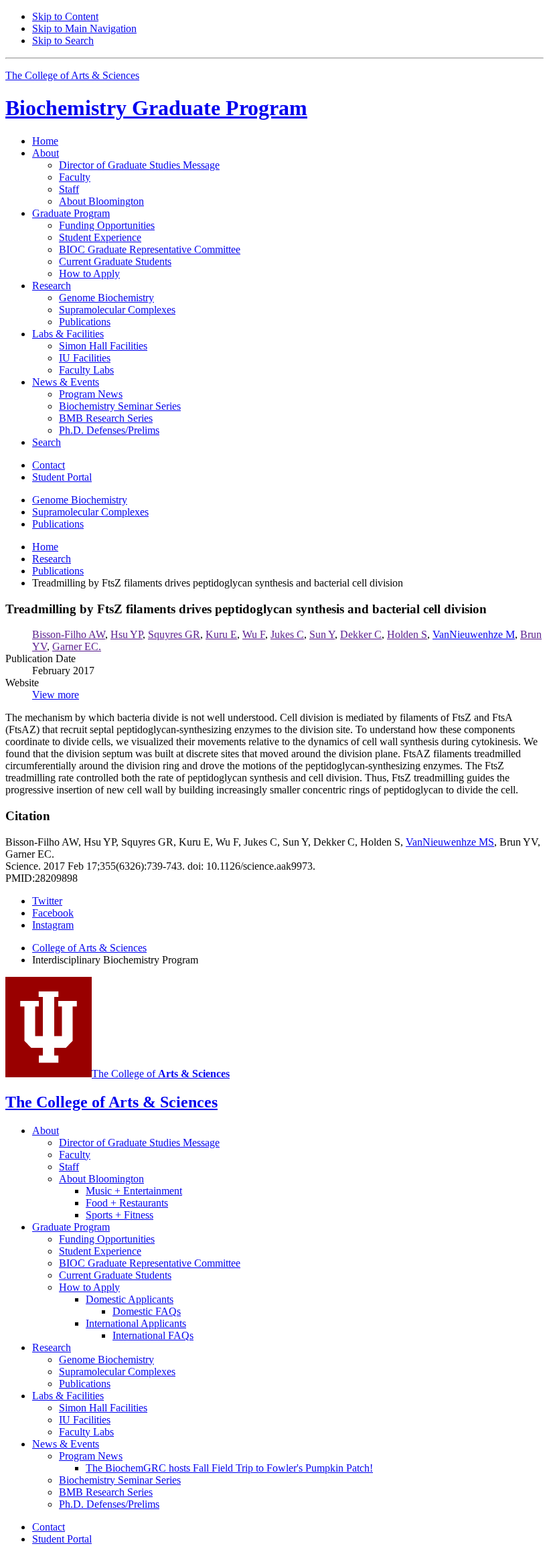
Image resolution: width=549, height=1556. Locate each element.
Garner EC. (76, 646)
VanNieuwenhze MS (450, 842)
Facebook (53, 913)
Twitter (47, 901)
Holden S (407, 634)
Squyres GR (174, 634)
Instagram (53, 925)
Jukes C (287, 634)
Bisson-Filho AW (68, 634)
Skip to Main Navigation (84, 28)
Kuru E (221, 634)
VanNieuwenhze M (474, 634)
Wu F (253, 634)
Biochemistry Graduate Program (156, 108)
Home (45, 141)
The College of (161, 1073)
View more (55, 694)
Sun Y (322, 634)
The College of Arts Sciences (72, 75)
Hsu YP (126, 634)
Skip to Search (63, 40)
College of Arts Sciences (89, 947)
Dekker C (361, 634)
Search (46, 442)
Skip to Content (65, 16)
